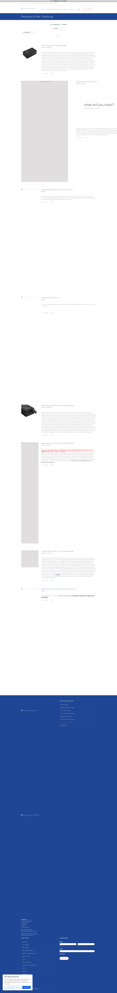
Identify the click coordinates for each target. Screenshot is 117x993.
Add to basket (45, 202)
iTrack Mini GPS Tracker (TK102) (86, 82)
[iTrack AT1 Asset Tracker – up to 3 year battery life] (29, 558)
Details (51, 73)
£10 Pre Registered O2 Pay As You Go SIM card (56, 190)
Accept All (26, 987)
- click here (62, 451)
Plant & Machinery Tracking (67, 719)
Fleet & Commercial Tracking (67, 707)
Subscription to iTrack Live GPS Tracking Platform (57, 443)
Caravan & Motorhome (66, 716)
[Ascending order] (64, 28)
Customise (8, 987)
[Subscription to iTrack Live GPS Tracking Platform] (29, 492)
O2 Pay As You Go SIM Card (50, 297)
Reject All (18, 987)
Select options (45, 73)
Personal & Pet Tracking (66, 722)
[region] (17, 982)
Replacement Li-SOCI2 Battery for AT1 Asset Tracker (58, 589)
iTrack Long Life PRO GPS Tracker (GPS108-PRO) (57, 405)
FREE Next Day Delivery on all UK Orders (49, 3)
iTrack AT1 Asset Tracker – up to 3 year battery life (57, 551)
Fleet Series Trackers (65, 710)
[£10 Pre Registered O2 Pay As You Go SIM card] (29, 239)
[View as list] (59, 35)
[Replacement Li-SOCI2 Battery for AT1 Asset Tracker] (29, 638)
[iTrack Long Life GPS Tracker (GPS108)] (29, 53)
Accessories (63, 725)
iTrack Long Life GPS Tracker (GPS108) (53, 45)
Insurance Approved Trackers (67, 713)
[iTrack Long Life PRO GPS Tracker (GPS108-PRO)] (29, 413)
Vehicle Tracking (64, 704)
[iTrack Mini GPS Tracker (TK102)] (44, 131)
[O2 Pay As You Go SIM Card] (29, 347)
